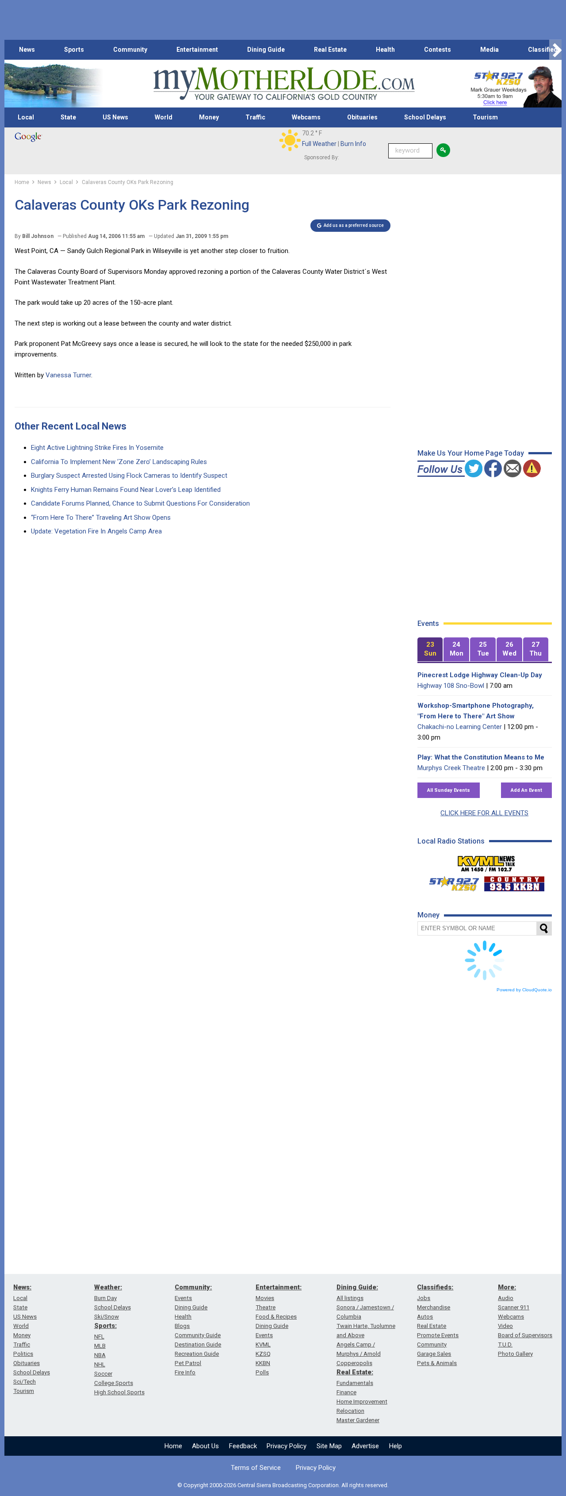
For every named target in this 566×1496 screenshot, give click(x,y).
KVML (263, 1344)
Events (183, 1298)
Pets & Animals (437, 1363)
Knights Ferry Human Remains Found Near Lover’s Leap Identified (126, 490)
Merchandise (433, 1307)
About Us (205, 1446)
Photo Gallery (515, 1353)
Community (130, 49)
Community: (193, 1287)
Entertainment (197, 49)
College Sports (113, 1383)
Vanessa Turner (68, 375)
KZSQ (263, 1353)
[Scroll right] (555, 50)
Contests (437, 49)
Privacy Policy (286, 1446)
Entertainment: (279, 1287)
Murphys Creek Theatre (451, 768)
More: (507, 1287)
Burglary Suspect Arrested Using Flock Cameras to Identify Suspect (129, 475)
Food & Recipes (276, 1316)
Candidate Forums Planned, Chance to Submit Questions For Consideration (140, 503)
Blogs (182, 1326)
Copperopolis (354, 1363)
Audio (505, 1298)
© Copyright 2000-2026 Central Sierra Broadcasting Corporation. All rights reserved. (283, 1485)
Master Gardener (358, 1420)
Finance (346, 1392)
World (163, 117)
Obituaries (362, 117)
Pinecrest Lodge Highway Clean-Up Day (479, 675)
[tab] (430, 649)
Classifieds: (435, 1287)
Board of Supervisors (525, 1335)
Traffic (255, 117)
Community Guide (198, 1335)
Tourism (485, 117)
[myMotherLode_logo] (284, 83)
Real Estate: (355, 1372)
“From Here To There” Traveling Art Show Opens (101, 518)
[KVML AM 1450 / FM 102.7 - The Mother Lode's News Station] (486, 861)
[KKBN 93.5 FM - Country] (514, 881)
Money (209, 117)
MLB (100, 1346)
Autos (425, 1316)
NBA (100, 1355)
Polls (262, 1372)
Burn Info (353, 143)
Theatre (265, 1307)
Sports (74, 49)
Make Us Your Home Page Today (470, 453)
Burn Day (105, 1298)
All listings (350, 1298)
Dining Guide (266, 49)
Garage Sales (434, 1353)
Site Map (329, 1446)
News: (22, 1287)
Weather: (108, 1287)
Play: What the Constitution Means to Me (480, 757)
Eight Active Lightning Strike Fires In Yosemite (97, 448)
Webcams (306, 117)
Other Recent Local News (70, 426)
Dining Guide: (357, 1287)
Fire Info (185, 1372)
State (68, 117)
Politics (23, 1353)
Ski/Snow (106, 1316)
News (27, 49)
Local (26, 117)
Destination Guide (198, 1344)
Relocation (350, 1411)
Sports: (105, 1326)
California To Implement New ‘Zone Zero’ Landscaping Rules (119, 462)
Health (385, 49)
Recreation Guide (197, 1353)
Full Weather (319, 143)
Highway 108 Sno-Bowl (450, 686)
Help (395, 1446)
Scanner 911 (513, 1307)
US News (115, 117)
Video (505, 1326)
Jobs (423, 1298)
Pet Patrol (188, 1363)
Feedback (243, 1446)
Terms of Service (256, 1468)
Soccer (103, 1373)
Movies (265, 1298)
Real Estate (330, 49)
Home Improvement (362, 1401)
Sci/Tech (24, 1381)
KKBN (263, 1363)
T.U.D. (505, 1344)
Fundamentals (355, 1383)
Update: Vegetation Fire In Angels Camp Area (96, 531)
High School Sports (119, 1392)
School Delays (425, 117)
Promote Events (438, 1335)
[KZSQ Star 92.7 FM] (450, 881)
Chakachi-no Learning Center (459, 727)
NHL (99, 1364)
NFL (99, 1336)
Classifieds (544, 49)
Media (489, 49)
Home (173, 1446)
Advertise (365, 1446)
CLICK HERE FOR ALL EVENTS (484, 813)
